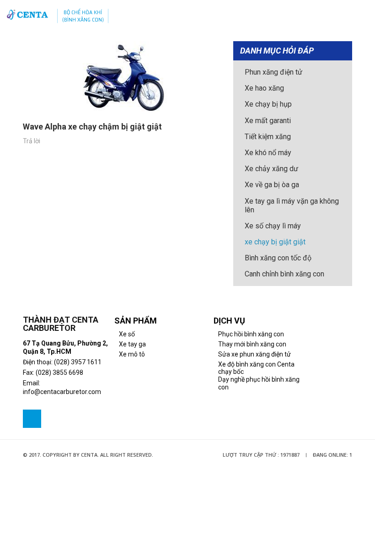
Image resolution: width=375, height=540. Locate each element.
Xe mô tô (132, 354)
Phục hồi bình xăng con (251, 334)
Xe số (127, 334)
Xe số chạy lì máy (273, 225)
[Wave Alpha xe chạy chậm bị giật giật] (121, 77)
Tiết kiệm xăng (268, 136)
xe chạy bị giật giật (275, 242)
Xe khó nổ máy (268, 152)
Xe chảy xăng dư (271, 168)
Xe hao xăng (264, 88)
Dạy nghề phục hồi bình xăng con (259, 383)
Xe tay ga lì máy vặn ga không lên (292, 205)
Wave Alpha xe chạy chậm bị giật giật (92, 127)
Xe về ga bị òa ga (272, 184)
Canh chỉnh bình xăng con (284, 274)
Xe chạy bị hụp (268, 104)
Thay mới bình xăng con (252, 344)
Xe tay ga (132, 344)
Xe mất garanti (268, 120)
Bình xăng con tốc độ (278, 258)
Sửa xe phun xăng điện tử (254, 354)
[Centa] (27, 15)
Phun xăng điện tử (273, 72)
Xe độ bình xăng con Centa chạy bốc (256, 368)
